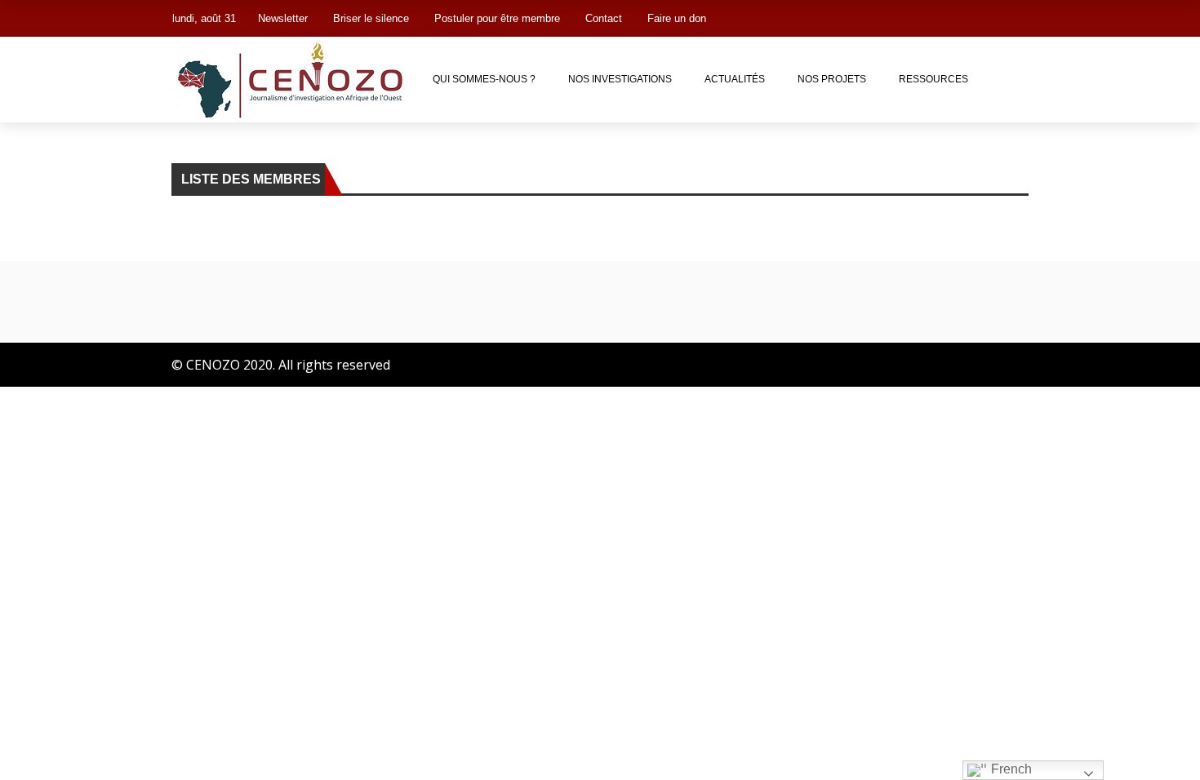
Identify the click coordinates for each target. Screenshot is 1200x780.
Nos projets (832, 79)
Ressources (933, 79)
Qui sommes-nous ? (484, 79)
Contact (603, 18)
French (1010, 769)
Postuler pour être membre (497, 18)
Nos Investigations (620, 79)
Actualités (734, 79)
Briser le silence (371, 18)
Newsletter (283, 18)
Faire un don (676, 18)
